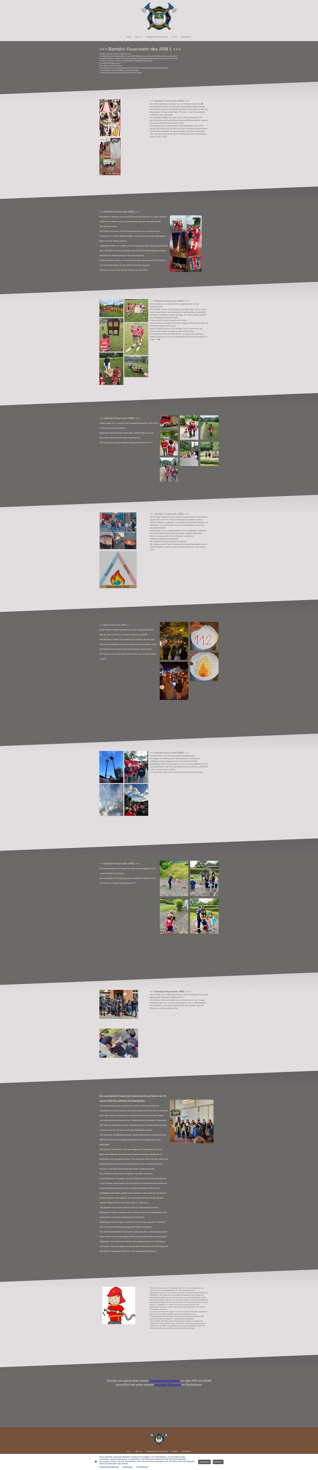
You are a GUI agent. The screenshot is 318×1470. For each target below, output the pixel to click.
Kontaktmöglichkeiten (164, 1381)
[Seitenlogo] (159, 16)
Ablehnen (218, 1462)
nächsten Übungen (168, 1385)
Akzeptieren (204, 1462)
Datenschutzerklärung (109, 1467)
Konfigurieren (142, 1467)
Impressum (127, 1467)
